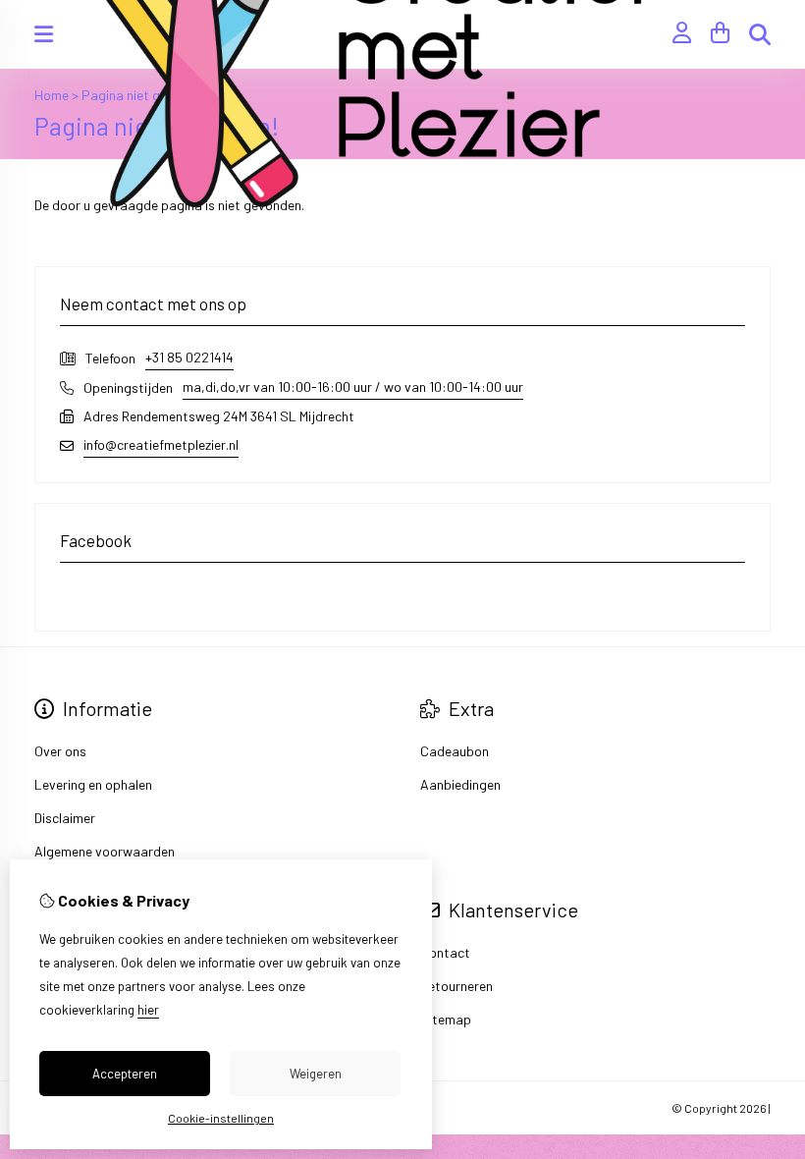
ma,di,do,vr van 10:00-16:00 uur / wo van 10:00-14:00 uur (353, 386)
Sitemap (445, 1019)
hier (148, 1010)
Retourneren (456, 985)
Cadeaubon (454, 751)
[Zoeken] (760, 34)
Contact (445, 952)
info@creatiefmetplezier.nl (161, 444)
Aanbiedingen (460, 784)
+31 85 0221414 (189, 357)
